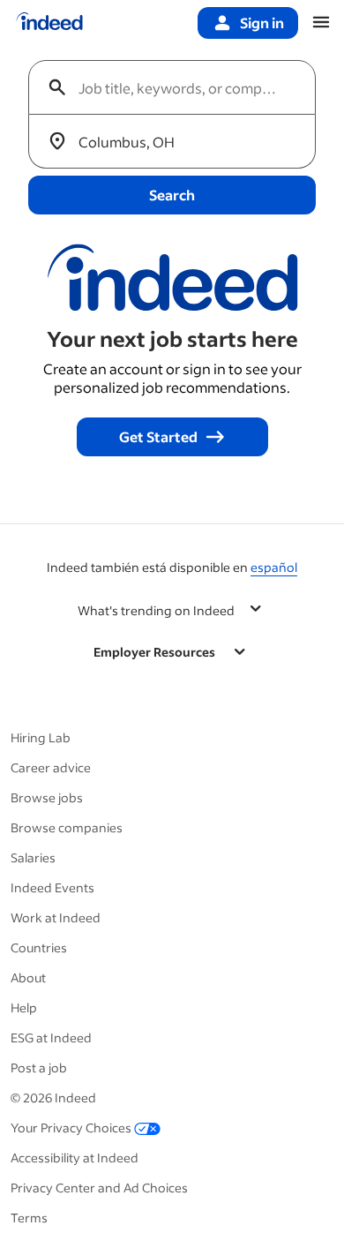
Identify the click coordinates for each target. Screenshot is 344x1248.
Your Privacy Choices (71, 1127)
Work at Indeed (56, 917)
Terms (29, 1217)
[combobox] (179, 87)
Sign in (262, 22)
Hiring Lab (41, 737)
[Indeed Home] (49, 23)
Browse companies (67, 827)
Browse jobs (47, 797)
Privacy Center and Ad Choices (99, 1187)
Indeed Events (52, 887)
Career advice (51, 767)
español (274, 567)
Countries (39, 947)
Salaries (33, 857)
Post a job (39, 1067)
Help (24, 1007)
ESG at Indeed (51, 1037)
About (28, 977)
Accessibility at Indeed (74, 1157)
